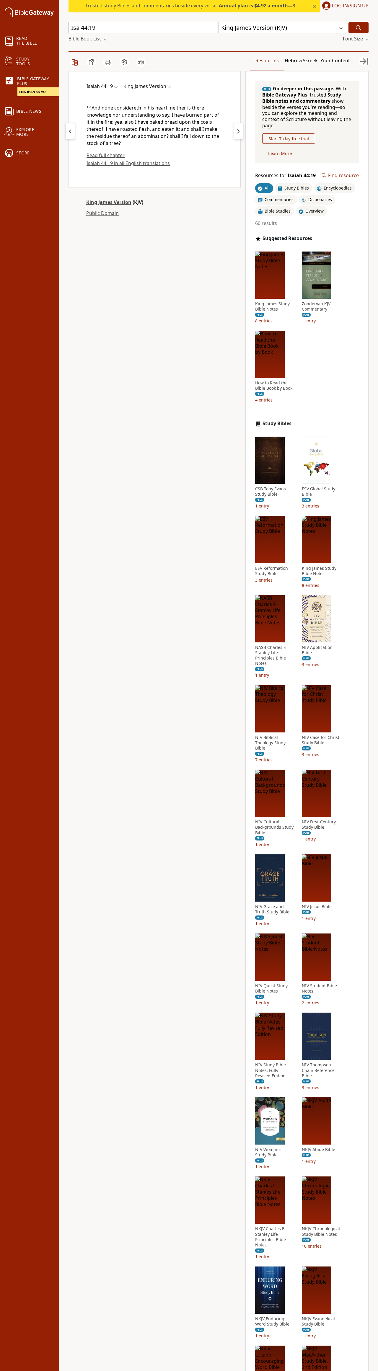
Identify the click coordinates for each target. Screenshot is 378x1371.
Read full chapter (106, 155)
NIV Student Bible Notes (319, 988)
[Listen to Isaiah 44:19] (141, 62)
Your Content (335, 60)
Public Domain (102, 213)
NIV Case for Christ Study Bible (320, 740)
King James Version (108, 202)
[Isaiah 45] (238, 131)
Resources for (285, 175)
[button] (344, 6)
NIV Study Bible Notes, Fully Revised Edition (270, 1070)
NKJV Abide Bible (318, 1149)
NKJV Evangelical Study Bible (318, 1321)
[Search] (358, 27)
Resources (267, 60)
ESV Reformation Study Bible (271, 571)
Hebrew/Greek (301, 60)
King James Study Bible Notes (272, 306)
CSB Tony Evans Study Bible (270, 491)
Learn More (280, 153)
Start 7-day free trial (288, 138)
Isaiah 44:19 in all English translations (128, 163)
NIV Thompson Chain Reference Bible (318, 1070)
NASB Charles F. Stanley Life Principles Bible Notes (270, 655)
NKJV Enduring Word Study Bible (272, 1321)
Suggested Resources (287, 238)
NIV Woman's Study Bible (268, 1152)
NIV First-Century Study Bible (319, 824)
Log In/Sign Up (350, 6)
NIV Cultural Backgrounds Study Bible (274, 827)
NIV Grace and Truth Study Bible (272, 909)
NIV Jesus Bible (317, 906)
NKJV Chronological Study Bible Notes (321, 1231)
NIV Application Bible (317, 650)
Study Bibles (277, 423)
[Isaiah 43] (70, 131)
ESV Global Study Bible (318, 491)
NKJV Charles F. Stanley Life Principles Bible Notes (270, 1237)
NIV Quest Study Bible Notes (271, 988)
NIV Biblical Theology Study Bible (270, 743)
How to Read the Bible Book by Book (273, 385)
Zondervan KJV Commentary (316, 306)
